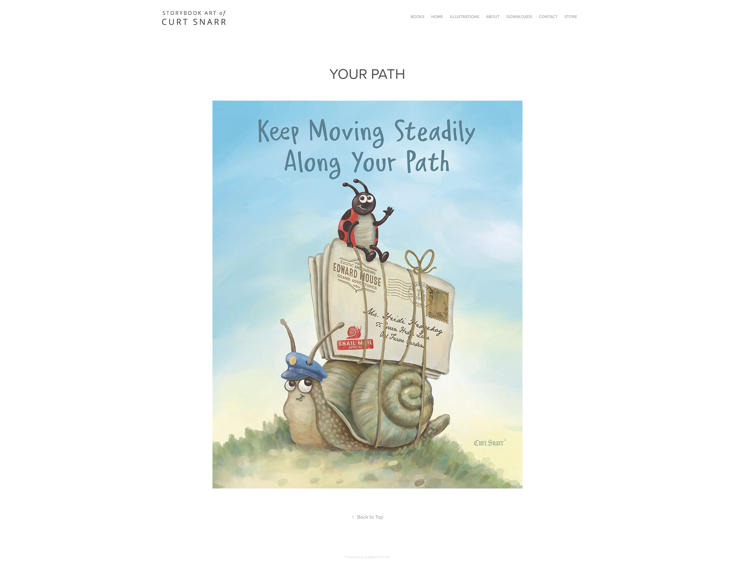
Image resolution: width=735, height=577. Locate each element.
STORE (570, 17)
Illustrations (464, 17)
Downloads (519, 17)
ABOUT (493, 17)
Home (437, 17)
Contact (548, 17)
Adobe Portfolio (377, 556)
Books (417, 17)
